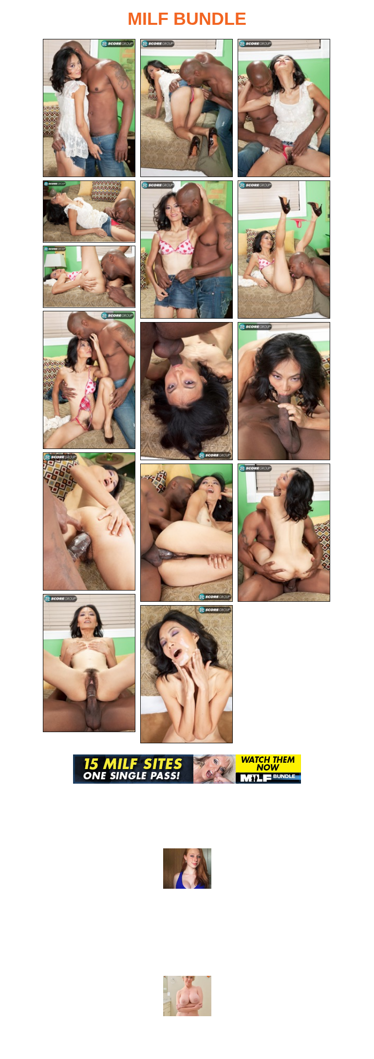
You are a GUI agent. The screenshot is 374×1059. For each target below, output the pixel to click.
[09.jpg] (186, 391)
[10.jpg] (284, 391)
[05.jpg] (186, 249)
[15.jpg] (186, 674)
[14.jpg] (89, 663)
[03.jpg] (284, 108)
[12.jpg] (186, 533)
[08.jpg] (89, 380)
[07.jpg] (89, 277)
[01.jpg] (89, 108)
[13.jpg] (284, 533)
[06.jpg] (284, 249)
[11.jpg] (89, 521)
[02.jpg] (186, 108)
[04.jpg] (89, 211)
